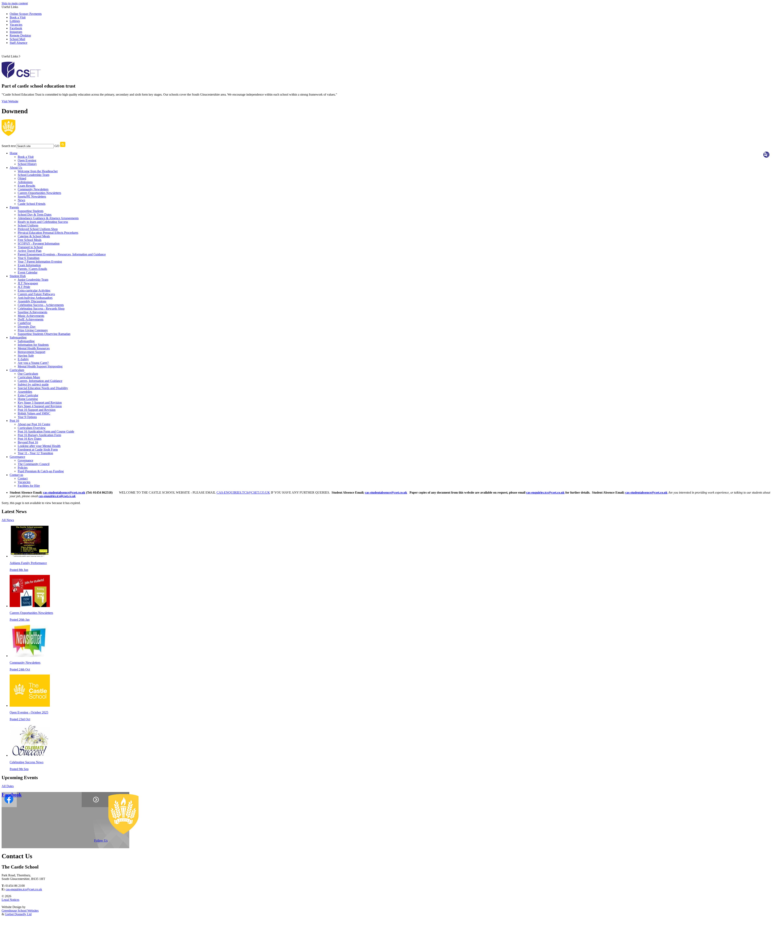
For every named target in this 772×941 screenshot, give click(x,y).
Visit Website (10, 101)
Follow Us (101, 840)
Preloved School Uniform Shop (38, 229)
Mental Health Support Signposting (40, 366)
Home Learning (28, 399)
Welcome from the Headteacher (38, 171)
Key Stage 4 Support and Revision (40, 406)
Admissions (25, 182)
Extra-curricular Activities (34, 290)
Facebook (16, 28)
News (21, 200)
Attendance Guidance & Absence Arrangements (48, 218)
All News (8, 520)
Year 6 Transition (28, 258)
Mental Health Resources (34, 348)
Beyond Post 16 (28, 442)
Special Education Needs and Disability (43, 388)
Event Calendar (27, 272)
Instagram (16, 32)
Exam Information (29, 265)
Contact (23, 478)
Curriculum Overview (32, 428)
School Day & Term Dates (34, 214)
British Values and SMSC (34, 413)
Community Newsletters (33, 189)
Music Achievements (31, 315)
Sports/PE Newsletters (32, 196)
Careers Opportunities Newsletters (39, 193)
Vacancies (16, 24)
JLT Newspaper (28, 283)
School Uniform (28, 225)
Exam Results (26, 185)
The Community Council (33, 464)
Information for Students (33, 344)
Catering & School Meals (34, 236)
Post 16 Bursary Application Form (39, 435)
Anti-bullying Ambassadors (35, 297)
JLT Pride (24, 287)
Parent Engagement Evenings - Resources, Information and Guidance (62, 254)
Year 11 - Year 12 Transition (35, 453)
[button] (19, 56)
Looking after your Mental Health (39, 446)
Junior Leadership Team (33, 279)
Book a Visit (18, 17)
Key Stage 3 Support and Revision (40, 402)
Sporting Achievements (32, 312)
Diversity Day (27, 326)
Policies (23, 467)
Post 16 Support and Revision (36, 409)
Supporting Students (30, 211)
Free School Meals (29, 240)
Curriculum (17, 370)
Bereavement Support (31, 352)
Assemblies (25, 391)
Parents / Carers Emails (32, 268)
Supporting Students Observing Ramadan (44, 334)
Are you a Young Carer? (33, 362)
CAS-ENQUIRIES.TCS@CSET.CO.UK (243, 492)
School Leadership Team (33, 175)
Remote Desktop (20, 35)
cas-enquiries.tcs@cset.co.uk (545, 492)
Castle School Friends (31, 203)
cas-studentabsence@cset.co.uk (64, 492)
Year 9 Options (27, 417)
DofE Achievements (30, 319)
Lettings (15, 21)
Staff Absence (18, 42)
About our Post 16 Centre (34, 424)
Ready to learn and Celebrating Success (43, 222)
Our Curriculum (28, 373)
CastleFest (24, 323)
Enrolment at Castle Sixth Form (38, 449)
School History (27, 164)
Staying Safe (26, 355)
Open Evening (27, 160)
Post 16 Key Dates (29, 438)
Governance (17, 456)
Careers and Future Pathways (36, 294)
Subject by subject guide (33, 384)
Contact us (16, 475)
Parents (14, 207)
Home (13, 153)
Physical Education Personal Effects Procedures (48, 232)
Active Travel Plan (29, 250)
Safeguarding (18, 337)
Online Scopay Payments (26, 13)
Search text (9, 146)
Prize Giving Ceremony (33, 330)
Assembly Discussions (32, 301)
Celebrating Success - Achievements (41, 305)
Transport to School (30, 247)
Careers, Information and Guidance (40, 381)
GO (56, 146)
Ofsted (22, 178)
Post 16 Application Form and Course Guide (46, 431)
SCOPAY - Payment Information (39, 243)
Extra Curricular (28, 395)
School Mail (17, 39)
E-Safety (23, 359)
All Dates (8, 786)
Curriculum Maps (29, 377)
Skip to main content (15, 3)
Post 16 (14, 420)
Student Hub (18, 276)
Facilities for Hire (29, 485)
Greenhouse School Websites (20, 910)
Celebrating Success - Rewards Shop (41, 308)
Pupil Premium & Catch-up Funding (41, 471)
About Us (16, 167)
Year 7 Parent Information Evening (40, 261)
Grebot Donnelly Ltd (18, 914)
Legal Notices (10, 899)
